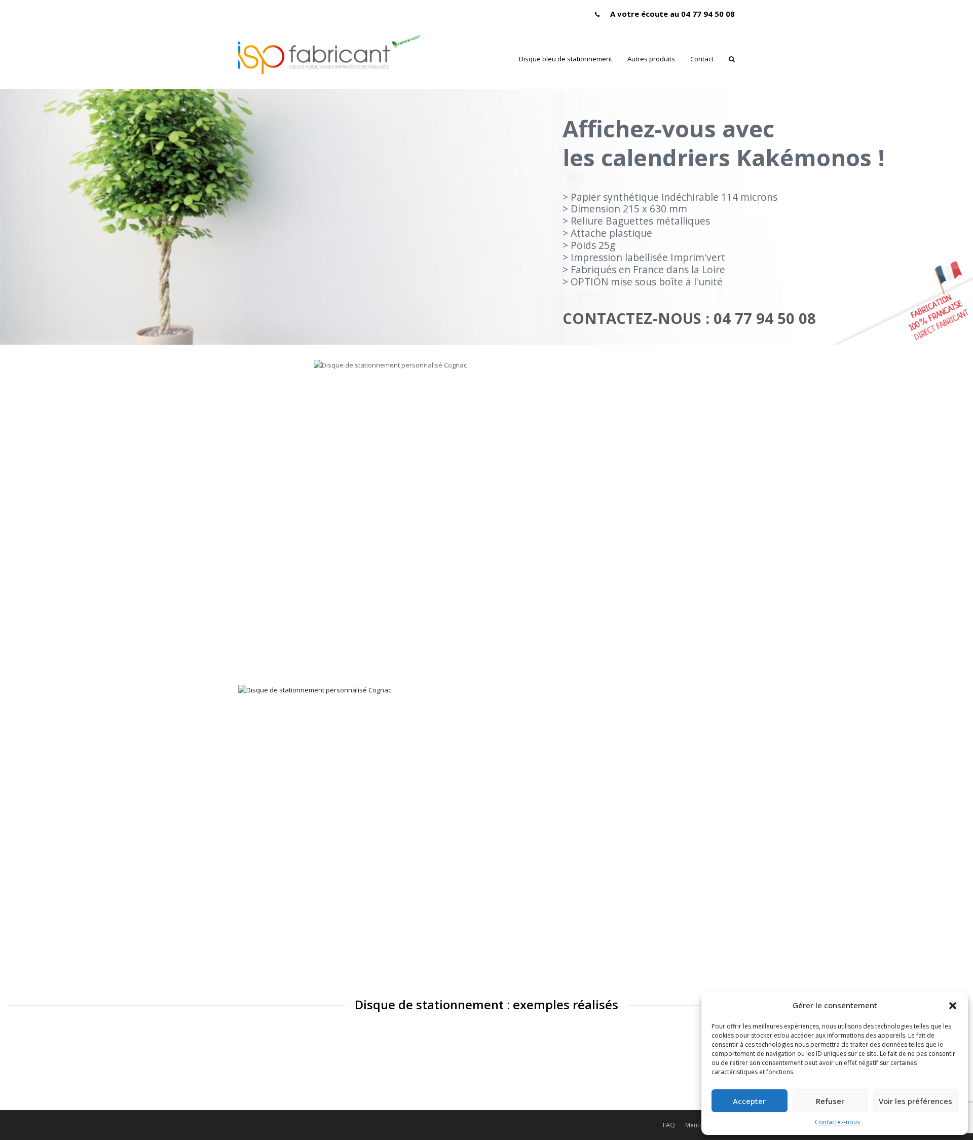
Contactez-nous (837, 1122)
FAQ (669, 1125)
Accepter (749, 1101)
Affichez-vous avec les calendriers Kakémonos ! (724, 143)
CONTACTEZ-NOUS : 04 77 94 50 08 (689, 318)
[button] (953, 1006)
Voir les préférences (915, 1101)
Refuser (830, 1101)
